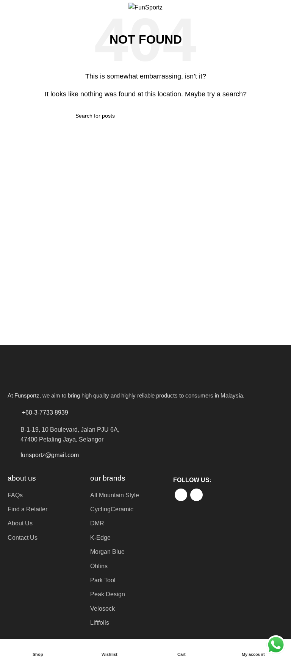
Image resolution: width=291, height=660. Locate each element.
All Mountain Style (114, 495)
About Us (20, 523)
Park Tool (103, 580)
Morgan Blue (107, 551)
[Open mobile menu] (9, 7)
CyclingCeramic (111, 509)
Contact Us (23, 537)
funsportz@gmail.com (49, 455)
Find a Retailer (27, 509)
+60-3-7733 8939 (45, 412)
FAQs (15, 495)
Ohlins (99, 566)
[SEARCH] (212, 115)
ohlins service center (282, 357)
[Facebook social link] (181, 495)
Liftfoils (99, 622)
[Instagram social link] (196, 495)
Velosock (102, 608)
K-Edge (100, 537)
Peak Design (107, 594)
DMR (97, 523)
